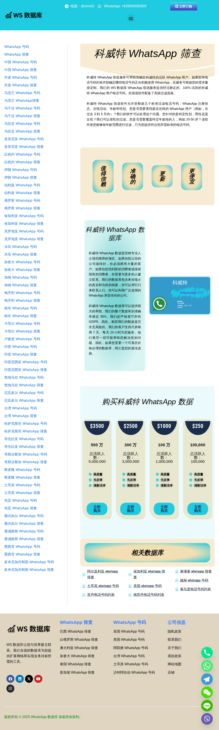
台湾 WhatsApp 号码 (20, 408)
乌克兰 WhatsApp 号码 (22, 93)
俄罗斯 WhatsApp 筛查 (22, 208)
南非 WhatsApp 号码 (20, 308)
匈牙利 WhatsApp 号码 (22, 293)
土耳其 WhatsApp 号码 (22, 485)
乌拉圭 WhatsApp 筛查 (22, 131)
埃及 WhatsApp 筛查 (20, 508)
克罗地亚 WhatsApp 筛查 (24, 239)
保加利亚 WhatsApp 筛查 (24, 223)
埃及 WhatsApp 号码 (20, 500)
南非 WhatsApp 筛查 (20, 316)
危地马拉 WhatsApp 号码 (24, 377)
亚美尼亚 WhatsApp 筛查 (24, 146)
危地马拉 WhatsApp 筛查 (24, 385)
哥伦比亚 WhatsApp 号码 (24, 439)
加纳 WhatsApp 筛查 (20, 285)
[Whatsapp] (207, 666)
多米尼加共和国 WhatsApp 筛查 (29, 569)
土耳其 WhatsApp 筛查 (22, 493)
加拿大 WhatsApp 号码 (22, 262)
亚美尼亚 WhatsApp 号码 (24, 139)
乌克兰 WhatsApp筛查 (21, 100)
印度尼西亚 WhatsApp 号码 (25, 362)
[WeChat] (207, 692)
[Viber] (207, 719)
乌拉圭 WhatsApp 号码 (22, 123)
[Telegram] (207, 679)
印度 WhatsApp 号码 (20, 346)
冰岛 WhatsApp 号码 (20, 246)
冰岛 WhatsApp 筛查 (20, 254)
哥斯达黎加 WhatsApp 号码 (25, 454)
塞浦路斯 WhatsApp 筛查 (24, 539)
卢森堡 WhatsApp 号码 (22, 339)
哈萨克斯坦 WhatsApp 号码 (25, 423)
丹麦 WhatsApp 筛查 (20, 85)
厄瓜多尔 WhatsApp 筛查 (24, 400)
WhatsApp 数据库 (44, 717)
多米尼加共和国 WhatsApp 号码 (29, 562)
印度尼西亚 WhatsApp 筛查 (25, 369)
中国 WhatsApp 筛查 (20, 70)
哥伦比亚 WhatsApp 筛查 (24, 446)
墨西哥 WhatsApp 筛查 (22, 554)
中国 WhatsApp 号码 (20, 62)
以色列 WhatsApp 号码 (22, 154)
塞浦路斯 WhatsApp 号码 (24, 531)
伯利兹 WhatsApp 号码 (22, 185)
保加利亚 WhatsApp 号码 (24, 216)
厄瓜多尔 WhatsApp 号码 (24, 393)
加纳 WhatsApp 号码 (20, 277)
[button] (131, 18)
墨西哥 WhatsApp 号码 (22, 546)
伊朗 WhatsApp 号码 (20, 169)
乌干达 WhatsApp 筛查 (22, 116)
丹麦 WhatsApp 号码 (20, 77)
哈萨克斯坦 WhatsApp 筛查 (25, 431)
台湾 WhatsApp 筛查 (20, 416)
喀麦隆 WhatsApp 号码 (22, 469)
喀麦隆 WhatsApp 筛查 (22, 477)
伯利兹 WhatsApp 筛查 (22, 193)
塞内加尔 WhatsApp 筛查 (24, 523)
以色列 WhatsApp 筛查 (22, 162)
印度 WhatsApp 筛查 (20, 354)
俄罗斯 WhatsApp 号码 (22, 200)
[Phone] (207, 652)
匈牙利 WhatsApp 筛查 (22, 300)
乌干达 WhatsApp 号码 (22, 108)
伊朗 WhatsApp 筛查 (20, 177)
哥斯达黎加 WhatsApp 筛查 (25, 462)
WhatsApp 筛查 (16, 54)
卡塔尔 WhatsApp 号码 (22, 323)
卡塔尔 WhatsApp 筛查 (22, 331)
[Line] (207, 705)
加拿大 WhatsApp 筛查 (22, 269)
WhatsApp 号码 (16, 46)
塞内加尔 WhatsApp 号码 (24, 516)
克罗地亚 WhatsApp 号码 (24, 231)
